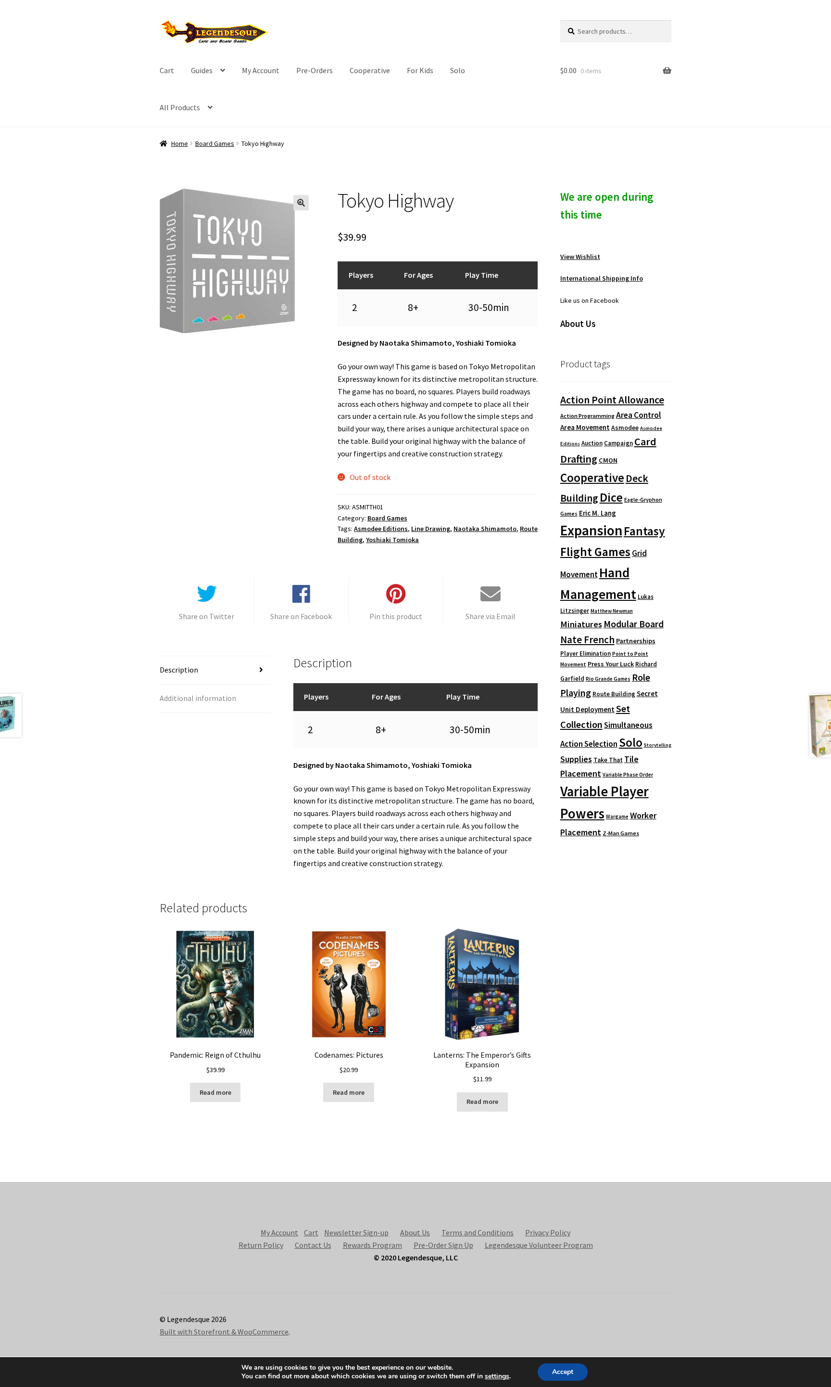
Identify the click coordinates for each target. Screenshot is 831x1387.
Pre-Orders (314, 70)
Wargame (617, 816)
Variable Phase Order (628, 774)
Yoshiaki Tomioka (392, 539)
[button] (301, 202)
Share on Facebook (301, 616)
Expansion (591, 530)
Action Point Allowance (612, 399)
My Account (260, 70)
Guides (202, 70)
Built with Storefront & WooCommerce (224, 1331)
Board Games (214, 143)
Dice (611, 497)
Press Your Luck (611, 664)
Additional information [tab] (198, 698)
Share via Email (491, 616)
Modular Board (634, 624)
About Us (415, 1232)
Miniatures (581, 624)
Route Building (613, 694)
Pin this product (395, 616)
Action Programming (587, 415)
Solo (457, 70)
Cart (167, 70)
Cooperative (370, 70)
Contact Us (313, 1245)
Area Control (638, 415)
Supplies (576, 759)
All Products (180, 107)
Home (179, 143)
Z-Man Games (621, 833)
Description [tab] (179, 669)
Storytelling (657, 745)
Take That (608, 760)
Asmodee (625, 428)
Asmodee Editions (381, 528)
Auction (592, 443)
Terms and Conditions (477, 1232)
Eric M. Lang (597, 513)
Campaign (618, 443)
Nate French (587, 639)
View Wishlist (580, 256)
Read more (215, 1092)
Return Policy (261, 1245)
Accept (562, 1371)
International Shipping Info (601, 278)
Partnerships (635, 640)
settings (497, 1376)
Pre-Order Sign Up (443, 1245)
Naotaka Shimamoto (484, 528)
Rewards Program (372, 1245)
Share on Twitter (206, 616)
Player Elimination (585, 653)
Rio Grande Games (608, 678)
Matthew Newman (612, 611)
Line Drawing (430, 528)
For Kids (420, 70)
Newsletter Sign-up (356, 1232)
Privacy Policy (547, 1232)
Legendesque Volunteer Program (539, 1245)
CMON (608, 460)
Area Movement (585, 427)
